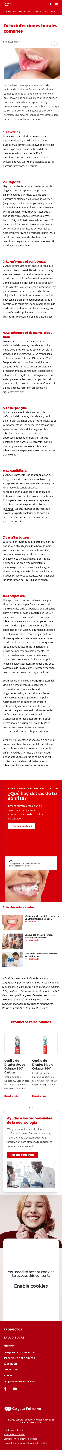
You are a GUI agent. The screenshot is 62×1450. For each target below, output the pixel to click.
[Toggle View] (50, 4)
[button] (17, 1096)
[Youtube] (15, 1388)
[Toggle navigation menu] (56, 4)
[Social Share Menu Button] (55, 42)
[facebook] (6, 1388)
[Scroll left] (1, 11)
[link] (17, 1064)
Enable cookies (31, 1286)
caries (46, 85)
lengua (9, 508)
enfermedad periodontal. (39, 278)
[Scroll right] (60, 11)
